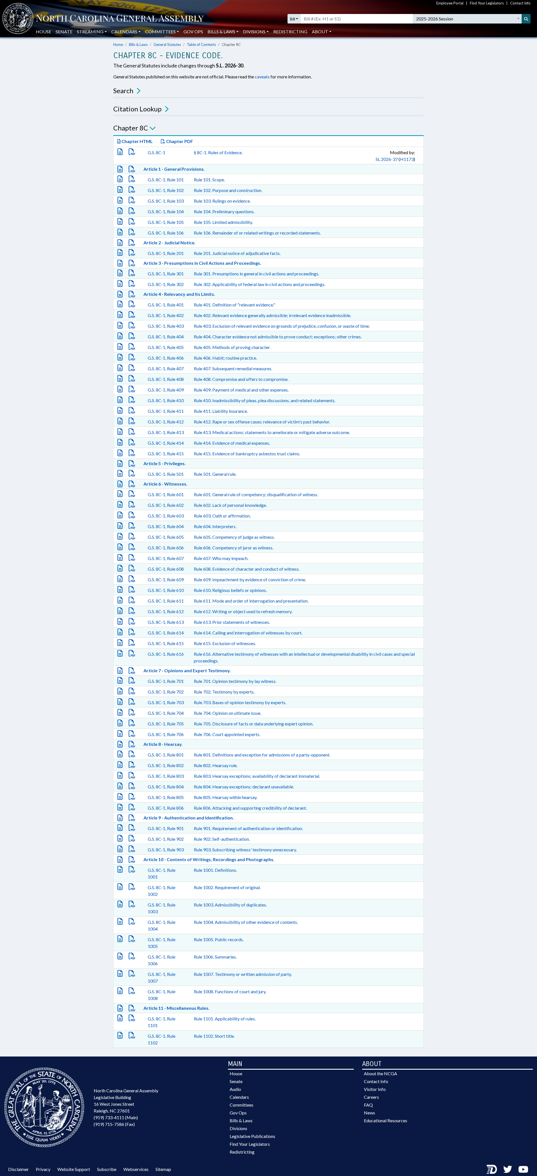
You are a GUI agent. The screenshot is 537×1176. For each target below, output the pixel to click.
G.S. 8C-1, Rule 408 (166, 379)
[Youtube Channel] (523, 1169)
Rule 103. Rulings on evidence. (222, 200)
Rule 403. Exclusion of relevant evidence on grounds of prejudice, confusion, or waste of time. (282, 326)
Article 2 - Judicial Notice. (169, 242)
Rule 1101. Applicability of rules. (225, 1018)
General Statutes (167, 44)
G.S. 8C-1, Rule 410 (166, 400)
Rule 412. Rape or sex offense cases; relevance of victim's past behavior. (262, 421)
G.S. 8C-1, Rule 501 (166, 474)
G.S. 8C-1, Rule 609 (166, 579)
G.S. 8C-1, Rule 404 (166, 336)
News (369, 1112)
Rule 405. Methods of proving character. (232, 347)
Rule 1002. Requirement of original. (227, 887)
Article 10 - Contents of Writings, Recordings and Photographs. (208, 859)
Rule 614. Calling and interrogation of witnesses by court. (248, 632)
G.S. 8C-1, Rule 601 (166, 494)
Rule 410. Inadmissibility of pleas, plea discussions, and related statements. (264, 400)
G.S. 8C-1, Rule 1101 (161, 1022)
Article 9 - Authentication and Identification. (188, 817)
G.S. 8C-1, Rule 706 (166, 734)
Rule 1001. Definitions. (215, 870)
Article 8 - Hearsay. (163, 744)
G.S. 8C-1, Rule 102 (166, 190)
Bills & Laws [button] (221, 31)
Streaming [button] (90, 31)
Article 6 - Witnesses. (165, 483)
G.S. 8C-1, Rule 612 (166, 611)
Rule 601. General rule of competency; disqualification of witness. (256, 494)
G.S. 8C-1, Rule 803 (166, 776)
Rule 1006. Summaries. (215, 956)
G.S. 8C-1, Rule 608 (166, 568)
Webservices (136, 1169)
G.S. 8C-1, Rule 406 (166, 357)
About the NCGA (380, 1073)
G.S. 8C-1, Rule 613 (166, 622)
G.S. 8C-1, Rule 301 (166, 273)
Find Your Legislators (487, 3)
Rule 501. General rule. (215, 474)
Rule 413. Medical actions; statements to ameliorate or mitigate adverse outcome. (272, 432)
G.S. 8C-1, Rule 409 (166, 389)
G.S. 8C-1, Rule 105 (166, 222)
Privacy (43, 1169)
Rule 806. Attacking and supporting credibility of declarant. (250, 807)
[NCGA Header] (120, 19)
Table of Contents (201, 44)
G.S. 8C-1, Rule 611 (166, 600)
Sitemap (163, 1169)
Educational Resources (385, 1120)
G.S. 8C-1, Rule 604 (166, 526)
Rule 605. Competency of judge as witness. (234, 537)
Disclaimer (18, 1169)
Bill (292, 19)
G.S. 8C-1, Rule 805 (166, 797)
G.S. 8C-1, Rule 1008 (161, 995)
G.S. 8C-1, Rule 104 (166, 211)
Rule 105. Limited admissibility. (223, 222)
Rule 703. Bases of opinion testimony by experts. (240, 702)
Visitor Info (375, 1089)
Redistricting (290, 31)
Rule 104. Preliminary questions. (224, 211)
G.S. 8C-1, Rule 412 (166, 421)
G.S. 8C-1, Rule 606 (166, 547)
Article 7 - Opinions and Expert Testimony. (187, 670)
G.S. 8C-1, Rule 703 (166, 702)
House (43, 31)
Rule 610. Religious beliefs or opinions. (230, 590)
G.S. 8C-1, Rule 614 (166, 632)
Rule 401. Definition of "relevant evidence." (234, 304)
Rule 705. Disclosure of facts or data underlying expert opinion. (253, 723)
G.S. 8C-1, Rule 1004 (161, 925)
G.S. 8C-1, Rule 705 (166, 723)
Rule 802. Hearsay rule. (215, 765)
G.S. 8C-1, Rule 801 (166, 754)
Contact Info (520, 3)
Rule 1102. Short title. (214, 1036)
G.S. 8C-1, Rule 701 (166, 681)
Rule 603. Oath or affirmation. (222, 515)
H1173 (407, 159)
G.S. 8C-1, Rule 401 (166, 304)
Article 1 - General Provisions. (174, 169)
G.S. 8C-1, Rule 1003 (161, 908)
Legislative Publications (252, 1136)
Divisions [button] (254, 31)
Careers (371, 1097)
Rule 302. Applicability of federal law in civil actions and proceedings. (259, 284)
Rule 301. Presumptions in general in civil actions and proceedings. (256, 273)
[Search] (526, 19)
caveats (262, 76)
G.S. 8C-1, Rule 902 (166, 839)
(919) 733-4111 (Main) (116, 1117)
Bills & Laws (138, 44)
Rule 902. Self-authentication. (222, 839)
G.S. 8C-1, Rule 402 (166, 315)
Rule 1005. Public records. (219, 939)
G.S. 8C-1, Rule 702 (166, 691)
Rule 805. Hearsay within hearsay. (225, 797)
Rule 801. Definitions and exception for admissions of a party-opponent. (262, 754)
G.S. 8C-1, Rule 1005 (161, 943)
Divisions (238, 1128)
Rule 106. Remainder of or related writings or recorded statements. (257, 232)
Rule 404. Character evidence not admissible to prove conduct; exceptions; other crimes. (278, 336)
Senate (64, 31)
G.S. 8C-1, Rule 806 (166, 807)
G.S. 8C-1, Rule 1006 (161, 960)
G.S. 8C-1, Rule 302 (166, 284)
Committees (241, 1104)
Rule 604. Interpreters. (215, 526)
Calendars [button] (124, 31)
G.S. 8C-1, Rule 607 (166, 558)
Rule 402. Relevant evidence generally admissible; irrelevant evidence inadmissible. (272, 315)
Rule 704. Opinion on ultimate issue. (227, 713)
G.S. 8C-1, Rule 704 (166, 713)
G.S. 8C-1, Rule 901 (166, 828)
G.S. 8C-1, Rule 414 (166, 443)
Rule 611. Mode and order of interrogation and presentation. (251, 600)
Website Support (73, 1169)
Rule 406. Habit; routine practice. (225, 357)
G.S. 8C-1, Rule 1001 (161, 873)
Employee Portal (449, 3)
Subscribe (106, 1169)
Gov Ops (193, 31)
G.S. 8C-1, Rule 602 (166, 505)
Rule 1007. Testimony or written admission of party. (243, 974)
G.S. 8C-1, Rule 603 (166, 515)
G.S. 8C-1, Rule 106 (166, 232)
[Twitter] (507, 1169)
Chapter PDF (179, 141)
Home (118, 44)
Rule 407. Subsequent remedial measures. (233, 368)
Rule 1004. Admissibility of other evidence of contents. (246, 922)
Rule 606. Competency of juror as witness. (233, 547)
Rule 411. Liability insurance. (221, 411)
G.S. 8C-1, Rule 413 (166, 432)
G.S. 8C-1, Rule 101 (166, 179)
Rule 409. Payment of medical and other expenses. (241, 389)
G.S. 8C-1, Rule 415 (166, 453)
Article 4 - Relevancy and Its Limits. (179, 294)
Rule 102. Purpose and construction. (228, 190)
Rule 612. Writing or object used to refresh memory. (243, 611)
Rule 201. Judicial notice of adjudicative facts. (237, 253)
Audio (235, 1089)
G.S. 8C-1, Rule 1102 (161, 1039)
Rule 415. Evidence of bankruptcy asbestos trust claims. (247, 453)
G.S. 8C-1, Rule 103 (166, 200)
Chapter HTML (137, 141)
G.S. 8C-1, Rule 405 (166, 347)
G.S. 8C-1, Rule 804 (166, 786)
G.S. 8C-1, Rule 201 (166, 253)
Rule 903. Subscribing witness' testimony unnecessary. (245, 849)
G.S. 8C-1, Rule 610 (166, 590)
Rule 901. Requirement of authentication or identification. (248, 828)
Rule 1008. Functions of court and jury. (230, 991)
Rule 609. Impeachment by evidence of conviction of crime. (250, 579)
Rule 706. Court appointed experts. (227, 734)
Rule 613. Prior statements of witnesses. (232, 622)
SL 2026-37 (387, 159)
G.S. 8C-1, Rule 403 (166, 326)
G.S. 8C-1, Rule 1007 (161, 977)
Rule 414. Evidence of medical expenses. (232, 443)
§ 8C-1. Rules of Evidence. (218, 152)
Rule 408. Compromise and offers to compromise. (241, 379)
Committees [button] (160, 31)
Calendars (239, 1097)
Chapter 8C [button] (130, 128)
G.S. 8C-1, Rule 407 (166, 368)
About (320, 31)
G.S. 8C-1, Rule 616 (166, 654)
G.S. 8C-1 (156, 152)
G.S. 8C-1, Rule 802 (166, 765)
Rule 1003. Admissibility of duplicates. (230, 904)
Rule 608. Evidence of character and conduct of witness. (247, 568)
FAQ (368, 1104)
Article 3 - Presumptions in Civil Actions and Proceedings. (202, 263)
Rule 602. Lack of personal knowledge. (230, 505)
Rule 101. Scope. (209, 179)
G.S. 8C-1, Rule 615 (166, 643)
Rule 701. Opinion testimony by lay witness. (235, 681)
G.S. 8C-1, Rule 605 (166, 537)
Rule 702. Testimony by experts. (224, 691)
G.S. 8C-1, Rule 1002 (161, 891)
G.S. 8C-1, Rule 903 (166, 849)
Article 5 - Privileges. (164, 463)
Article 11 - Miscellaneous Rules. (176, 1008)
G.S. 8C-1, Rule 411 (166, 411)
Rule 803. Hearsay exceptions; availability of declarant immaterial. (257, 776)
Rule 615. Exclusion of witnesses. (225, 643)
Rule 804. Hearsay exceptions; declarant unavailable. (244, 786)
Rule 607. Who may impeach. (221, 558)
